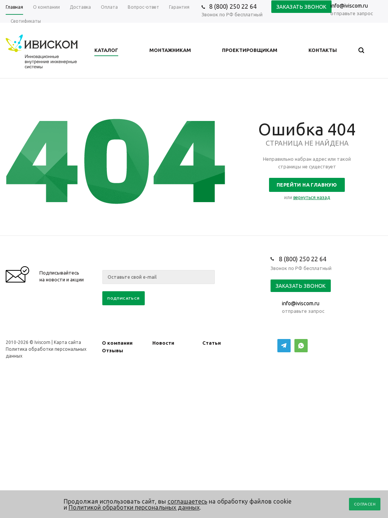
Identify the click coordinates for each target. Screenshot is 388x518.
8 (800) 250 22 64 (233, 6)
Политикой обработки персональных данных (134, 507)
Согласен (364, 504)
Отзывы (112, 350)
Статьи (211, 342)
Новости (163, 342)
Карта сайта (67, 342)
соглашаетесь (187, 501)
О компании (117, 342)
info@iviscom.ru (349, 6)
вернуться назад (311, 197)
